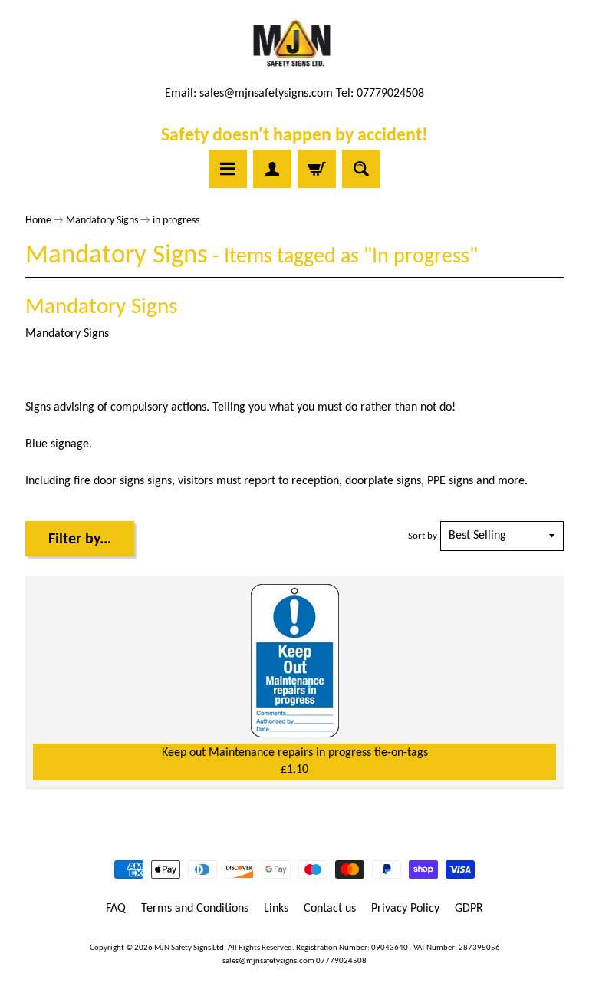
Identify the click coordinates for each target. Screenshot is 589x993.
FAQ (116, 908)
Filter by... (79, 539)
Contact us (330, 908)
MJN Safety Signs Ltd (189, 948)
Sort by (422, 536)
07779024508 (341, 961)
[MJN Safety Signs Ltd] (295, 44)
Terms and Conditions (194, 908)
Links (276, 908)
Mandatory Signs (102, 221)
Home (38, 221)
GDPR (469, 908)
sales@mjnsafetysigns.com (266, 93)
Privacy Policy (405, 908)
